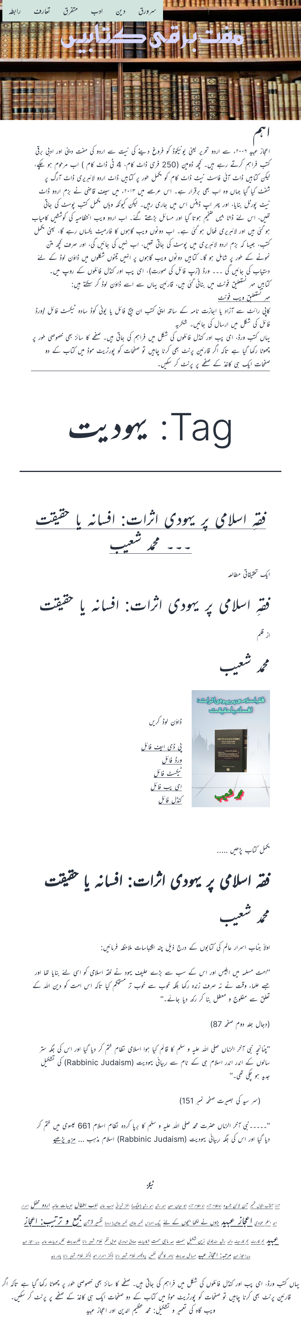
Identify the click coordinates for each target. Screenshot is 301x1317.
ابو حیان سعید (177, 1205)
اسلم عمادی (262, 1223)
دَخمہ (229, 1241)
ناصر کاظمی (166, 1255)
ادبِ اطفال (86, 1205)
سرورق (147, 11)
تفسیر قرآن (93, 1222)
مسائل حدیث (186, 1255)
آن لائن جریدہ (235, 1205)
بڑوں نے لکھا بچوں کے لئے (191, 1222)
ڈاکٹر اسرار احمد (103, 1256)
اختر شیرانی (122, 1206)
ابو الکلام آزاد (197, 1206)
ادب (97, 11)
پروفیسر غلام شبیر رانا (131, 1255)
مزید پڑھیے (64, 1139)
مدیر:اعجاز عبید (241, 1256)
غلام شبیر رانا (92, 1241)
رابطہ (15, 11)
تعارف (42, 11)
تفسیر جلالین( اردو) (116, 1223)
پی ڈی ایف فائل (161, 747)
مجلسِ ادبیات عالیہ (53, 1241)
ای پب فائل (166, 786)
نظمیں (152, 1256)
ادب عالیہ (107, 1206)
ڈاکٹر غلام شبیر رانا (77, 1255)
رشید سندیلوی (216, 1241)
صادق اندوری (127, 1241)
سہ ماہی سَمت (162, 1241)
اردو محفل (40, 1204)
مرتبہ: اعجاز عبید (214, 1255)
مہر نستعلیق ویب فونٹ (244, 297)
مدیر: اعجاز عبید (31, 1241)
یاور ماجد (56, 1256)
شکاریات (143, 1241)
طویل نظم (110, 1241)
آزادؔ (277, 1206)
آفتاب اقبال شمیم (261, 1206)
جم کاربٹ (258, 1241)
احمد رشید (160, 1206)
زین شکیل (196, 1241)
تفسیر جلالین (136, 1223)
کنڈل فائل (170, 800)
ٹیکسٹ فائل (168, 773)
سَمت (180, 1241)
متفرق (70, 11)
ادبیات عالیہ (62, 1205)
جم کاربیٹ (241, 1241)
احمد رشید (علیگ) (142, 1206)
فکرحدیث (73, 1241)
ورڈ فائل (172, 760)
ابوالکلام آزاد (214, 1206)
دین (120, 11)
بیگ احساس (153, 1223)
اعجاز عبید (236, 1220)
